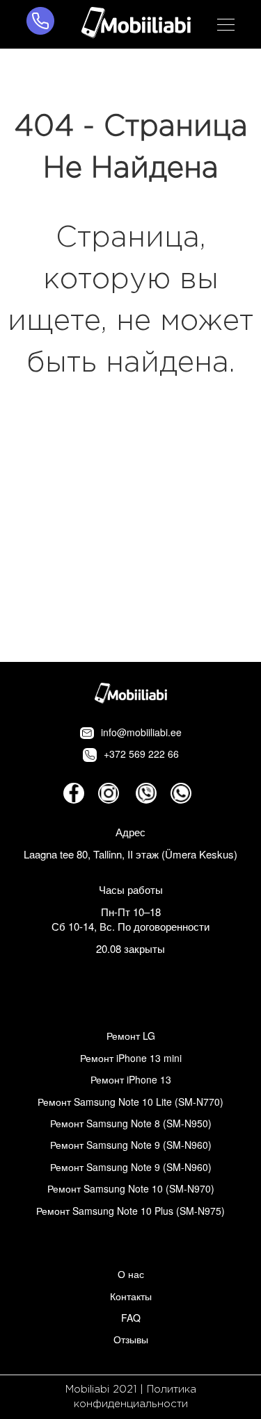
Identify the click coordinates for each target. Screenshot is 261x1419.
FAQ (131, 1318)
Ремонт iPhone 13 (130, 1079)
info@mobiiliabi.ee (141, 732)
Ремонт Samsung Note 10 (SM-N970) (130, 1188)
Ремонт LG (130, 1036)
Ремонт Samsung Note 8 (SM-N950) (131, 1123)
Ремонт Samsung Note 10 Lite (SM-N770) (130, 1102)
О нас (131, 1274)
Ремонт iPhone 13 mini (131, 1058)
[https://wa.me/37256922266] (181, 793)
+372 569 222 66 (141, 754)
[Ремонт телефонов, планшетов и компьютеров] (136, 24)
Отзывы (130, 1339)
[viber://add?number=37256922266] (146, 793)
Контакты (131, 1296)
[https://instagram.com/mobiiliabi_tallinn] (108, 793)
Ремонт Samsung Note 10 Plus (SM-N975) (130, 1211)
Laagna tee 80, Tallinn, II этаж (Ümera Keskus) (130, 854)
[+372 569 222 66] (40, 24)
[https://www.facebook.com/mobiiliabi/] (73, 793)
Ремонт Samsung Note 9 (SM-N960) (131, 1145)
